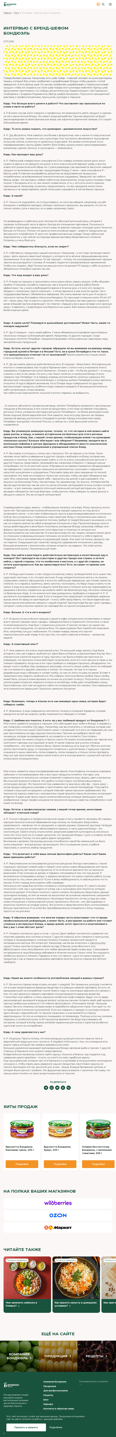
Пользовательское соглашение (93, 1381)
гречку (56, 1054)
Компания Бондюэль (54, 1381)
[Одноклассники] (63, 1088)
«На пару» (38, 727)
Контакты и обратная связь (58, 1408)
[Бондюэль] (11, 1384)
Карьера (48, 1404)
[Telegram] (46, 1088)
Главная (7, 13)
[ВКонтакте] (57, 1088)
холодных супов (60, 1038)
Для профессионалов (55, 1390)
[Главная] (10, 4)
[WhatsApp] (52, 1088)
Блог (16, 13)
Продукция (49, 1386)
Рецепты (48, 1395)
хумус (31, 749)
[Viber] (68, 1088)
